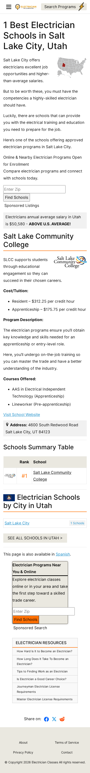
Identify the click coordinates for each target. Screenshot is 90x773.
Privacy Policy (23, 752)
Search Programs (60, 6)
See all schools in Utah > (35, 538)
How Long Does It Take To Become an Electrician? (43, 661)
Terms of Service (67, 742)
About (23, 742)
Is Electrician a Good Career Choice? (41, 679)
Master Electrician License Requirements (45, 699)
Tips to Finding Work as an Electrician (42, 671)
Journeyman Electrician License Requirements (38, 689)
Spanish (63, 554)
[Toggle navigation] (8, 7)
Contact (67, 752)
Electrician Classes (45, 762)
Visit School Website (21, 414)
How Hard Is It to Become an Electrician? (44, 651)
